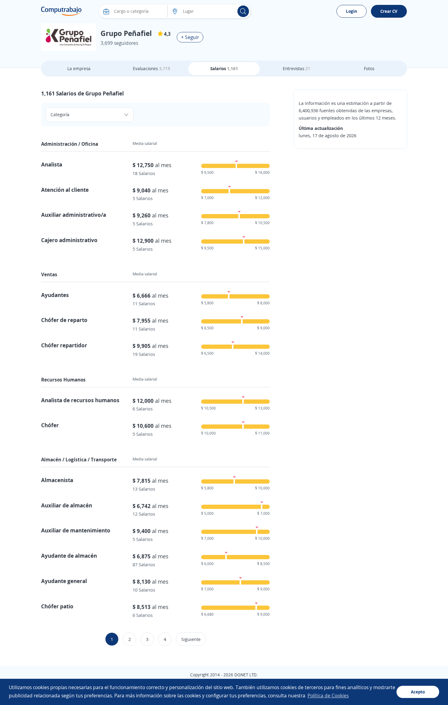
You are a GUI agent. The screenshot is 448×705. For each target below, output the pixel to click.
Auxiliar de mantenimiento (75, 530)
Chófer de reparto (64, 320)
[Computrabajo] (61, 11)
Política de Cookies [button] (328, 695)
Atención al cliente (65, 189)
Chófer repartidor (64, 345)
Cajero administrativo (69, 240)
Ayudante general (64, 581)
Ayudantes (55, 295)
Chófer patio (57, 606)
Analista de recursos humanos (80, 400)
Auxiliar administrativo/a (73, 214)
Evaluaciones (151, 68)
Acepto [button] (418, 692)
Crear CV (388, 11)
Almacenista (57, 480)
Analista (51, 164)
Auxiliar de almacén (66, 505)
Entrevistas (296, 68)
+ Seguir (190, 37)
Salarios (224, 68)
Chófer (50, 425)
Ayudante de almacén (69, 555)
